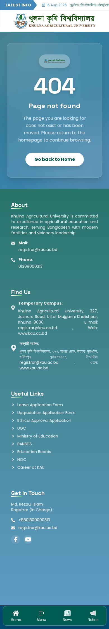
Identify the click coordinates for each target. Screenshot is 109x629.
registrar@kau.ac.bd (37, 527)
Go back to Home (54, 159)
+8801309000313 (34, 520)
